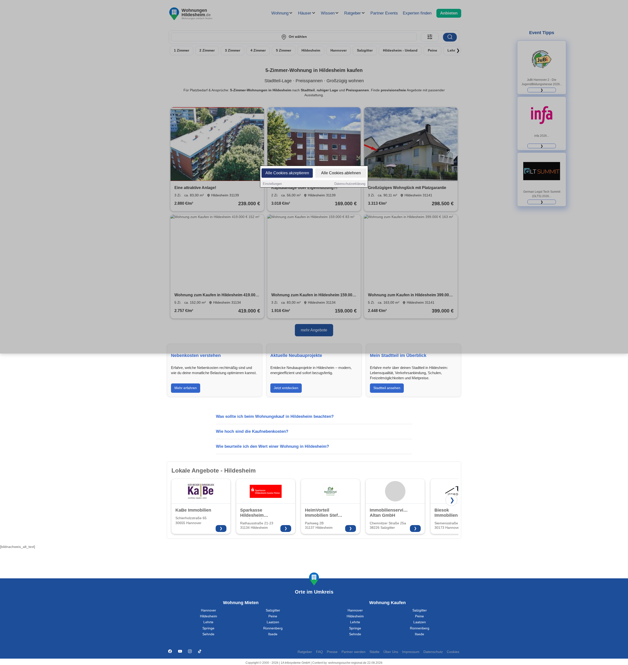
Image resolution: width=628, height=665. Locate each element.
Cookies (453, 652)
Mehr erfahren (185, 388)
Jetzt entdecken (286, 388)
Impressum (410, 652)
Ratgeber (305, 652)
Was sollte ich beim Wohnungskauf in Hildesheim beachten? (275, 416)
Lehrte (208, 622)
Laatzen (273, 622)
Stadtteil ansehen (386, 388)
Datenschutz (433, 652)
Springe (208, 628)
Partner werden (353, 652)
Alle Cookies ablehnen (341, 173)
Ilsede (272, 634)
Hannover (208, 610)
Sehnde (208, 634)
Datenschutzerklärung (349, 184)
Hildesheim (208, 616)
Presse (332, 652)
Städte (374, 652)
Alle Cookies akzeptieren (287, 173)
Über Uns (390, 652)
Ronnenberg (273, 628)
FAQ (319, 652)
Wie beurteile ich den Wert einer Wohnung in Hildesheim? (272, 446)
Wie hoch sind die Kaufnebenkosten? (252, 431)
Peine (272, 616)
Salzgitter (273, 610)
